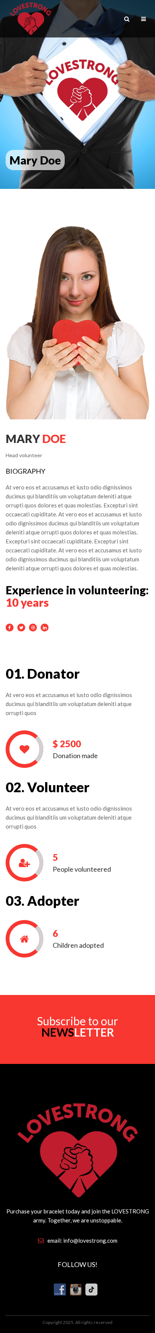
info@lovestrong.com (90, 1240)
